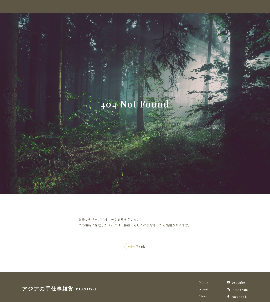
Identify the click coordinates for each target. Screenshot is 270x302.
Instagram (239, 289)
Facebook (239, 296)
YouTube (238, 282)
